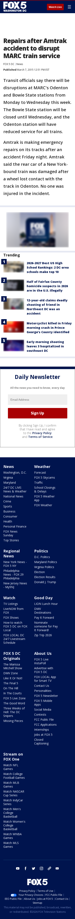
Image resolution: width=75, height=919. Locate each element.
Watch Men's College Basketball (12, 812)
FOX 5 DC (8, 64)
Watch (9, 597)
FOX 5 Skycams (44, 477)
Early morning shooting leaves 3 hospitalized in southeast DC (45, 346)
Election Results (44, 577)
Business (9, 511)
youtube (17, 868)
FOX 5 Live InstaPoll (41, 661)
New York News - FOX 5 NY (15, 564)
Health (7, 521)
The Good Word (14, 703)
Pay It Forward (44, 617)
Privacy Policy (42, 433)
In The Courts (12, 693)
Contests (40, 714)
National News (13, 496)
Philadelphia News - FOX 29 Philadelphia (13, 574)
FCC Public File (44, 719)
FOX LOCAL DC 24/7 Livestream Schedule (14, 639)
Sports (7, 506)
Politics (41, 550)
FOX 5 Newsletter (46, 696)
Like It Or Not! (12, 678)
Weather (42, 466)
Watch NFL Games (10, 767)
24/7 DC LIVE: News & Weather (14, 489)
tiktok (49, 868)
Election (39, 572)
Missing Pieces (13, 721)
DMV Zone (10, 673)
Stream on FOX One (13, 757)
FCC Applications (45, 725)
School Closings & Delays (44, 489)
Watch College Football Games (14, 776)
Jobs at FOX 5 (43, 735)
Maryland (9, 482)
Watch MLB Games (11, 784)
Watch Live (55, 7)
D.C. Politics (42, 557)
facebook (25, 868)
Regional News (11, 553)
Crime (7, 501)
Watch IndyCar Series (13, 802)
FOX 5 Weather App (44, 498)
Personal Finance (14, 526)
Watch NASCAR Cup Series (13, 793)
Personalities (42, 691)
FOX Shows (11, 617)
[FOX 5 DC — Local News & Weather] (15, 7)
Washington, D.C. (14, 472)
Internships (41, 730)
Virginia (8, 477)
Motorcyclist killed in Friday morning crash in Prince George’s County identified (49, 327)
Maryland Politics (45, 562)
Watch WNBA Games (12, 836)
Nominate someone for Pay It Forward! (46, 626)
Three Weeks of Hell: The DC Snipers (14, 712)
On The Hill (10, 688)
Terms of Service (40, 437)
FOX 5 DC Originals (11, 656)
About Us (42, 653)
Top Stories (11, 540)
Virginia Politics (44, 567)
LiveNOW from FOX (13, 610)
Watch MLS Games (11, 845)
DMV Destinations (42, 610)
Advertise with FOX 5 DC (43, 670)
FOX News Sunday (10, 533)
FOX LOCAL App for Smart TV (45, 679)
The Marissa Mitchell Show (12, 666)
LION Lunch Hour (46, 604)
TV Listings (10, 604)
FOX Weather (43, 505)
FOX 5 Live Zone (14, 698)
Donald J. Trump (45, 582)
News (19, 64)
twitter (33, 868)
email (57, 868)
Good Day (43, 597)
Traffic (38, 482)
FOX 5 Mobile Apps (43, 702)
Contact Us (41, 686)
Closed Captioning (41, 741)
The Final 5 (10, 683)
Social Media (42, 709)
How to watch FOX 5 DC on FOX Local (15, 626)
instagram (41, 868)
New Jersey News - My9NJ (15, 585)
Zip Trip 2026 (43, 635)
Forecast (40, 472)
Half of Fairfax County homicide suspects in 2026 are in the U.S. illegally (47, 286)
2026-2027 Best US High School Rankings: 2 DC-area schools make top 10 (48, 267)
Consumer (10, 516)
